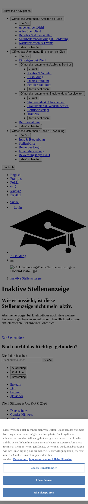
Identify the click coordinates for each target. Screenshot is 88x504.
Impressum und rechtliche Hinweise (50, 459)
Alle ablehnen (44, 480)
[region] (44, 460)
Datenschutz (20, 459)
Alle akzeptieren (44, 492)
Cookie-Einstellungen (44, 467)
